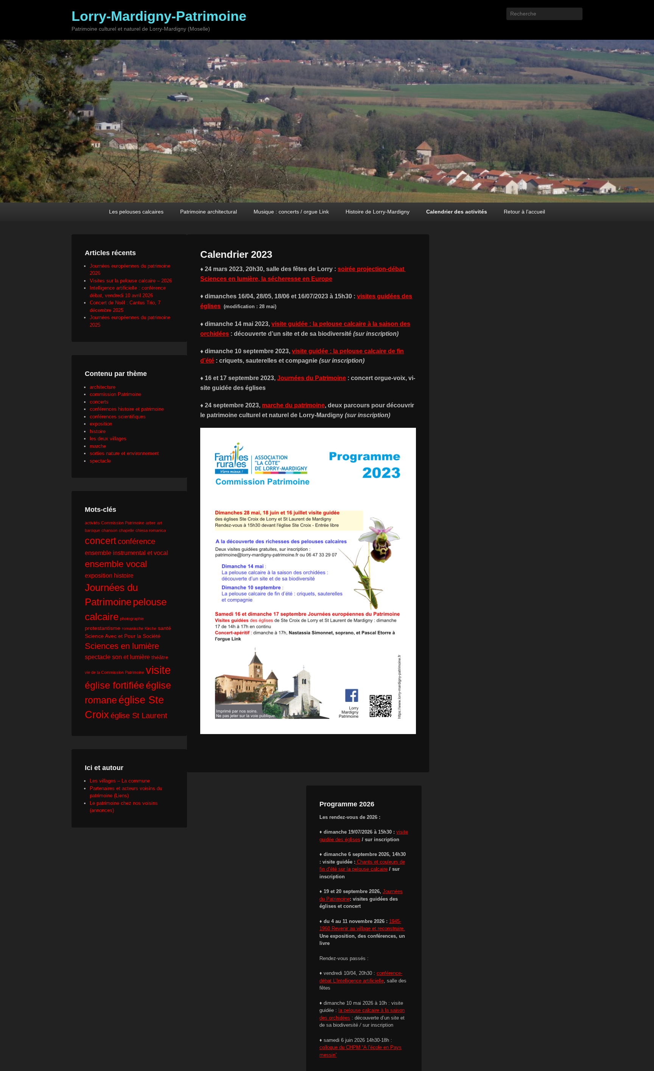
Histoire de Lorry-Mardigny (378, 212)
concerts (99, 402)
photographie (132, 618)
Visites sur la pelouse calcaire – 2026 (131, 281)
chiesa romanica (150, 530)
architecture (102, 387)
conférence (136, 541)
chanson (109, 530)
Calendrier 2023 (236, 254)
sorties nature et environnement (124, 453)
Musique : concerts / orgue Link (291, 212)
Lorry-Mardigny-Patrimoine (159, 16)
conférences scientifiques (118, 416)
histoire (98, 431)
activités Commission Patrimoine (114, 523)
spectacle (100, 461)
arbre (151, 523)
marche (98, 446)
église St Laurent (139, 715)
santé (164, 628)
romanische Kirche (139, 628)
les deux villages (108, 438)
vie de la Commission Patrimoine (114, 672)
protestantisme (102, 628)
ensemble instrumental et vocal (126, 552)
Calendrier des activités (456, 212)
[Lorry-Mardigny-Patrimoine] (327, 121)
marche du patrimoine (293, 405)
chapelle (126, 530)
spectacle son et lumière (117, 656)
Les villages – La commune (120, 781)
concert (100, 540)
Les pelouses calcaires (136, 212)
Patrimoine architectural (208, 212)
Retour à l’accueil (524, 212)
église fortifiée (114, 685)
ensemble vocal (116, 564)
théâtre (159, 657)
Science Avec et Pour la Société (122, 636)
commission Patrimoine (115, 394)
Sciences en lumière (122, 646)
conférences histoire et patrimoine (127, 409)
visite (158, 670)
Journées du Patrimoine (311, 378)
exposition (101, 424)
